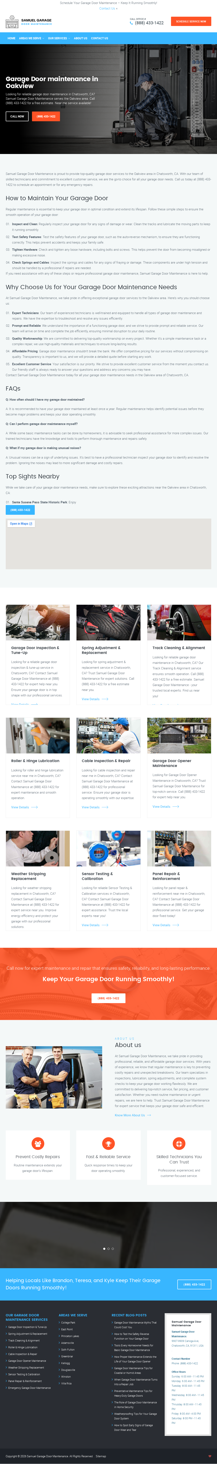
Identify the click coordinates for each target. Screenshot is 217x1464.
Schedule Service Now (191, 21)
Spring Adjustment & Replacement (27, 1333)
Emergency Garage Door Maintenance (29, 1387)
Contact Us (107, 8)
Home (11, 38)
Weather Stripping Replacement (26, 1367)
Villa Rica (66, 1383)
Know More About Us (130, 1115)
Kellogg (65, 1363)
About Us (80, 38)
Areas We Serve (30, 38)
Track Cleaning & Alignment (24, 1340)
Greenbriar (67, 1356)
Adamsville (67, 1342)
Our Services (57, 38)
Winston (66, 1376)
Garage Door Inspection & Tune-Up (27, 1327)
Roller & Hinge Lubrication (23, 1347)
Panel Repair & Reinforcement (25, 1381)
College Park (68, 1322)
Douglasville (68, 1369)
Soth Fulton (68, 1349)
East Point (67, 1329)
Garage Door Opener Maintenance (27, 1360)
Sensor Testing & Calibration (24, 1374)
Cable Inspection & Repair (22, 1354)
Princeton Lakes (70, 1336)
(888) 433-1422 (149, 23)
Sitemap (101, 1456)
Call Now (17, 116)
